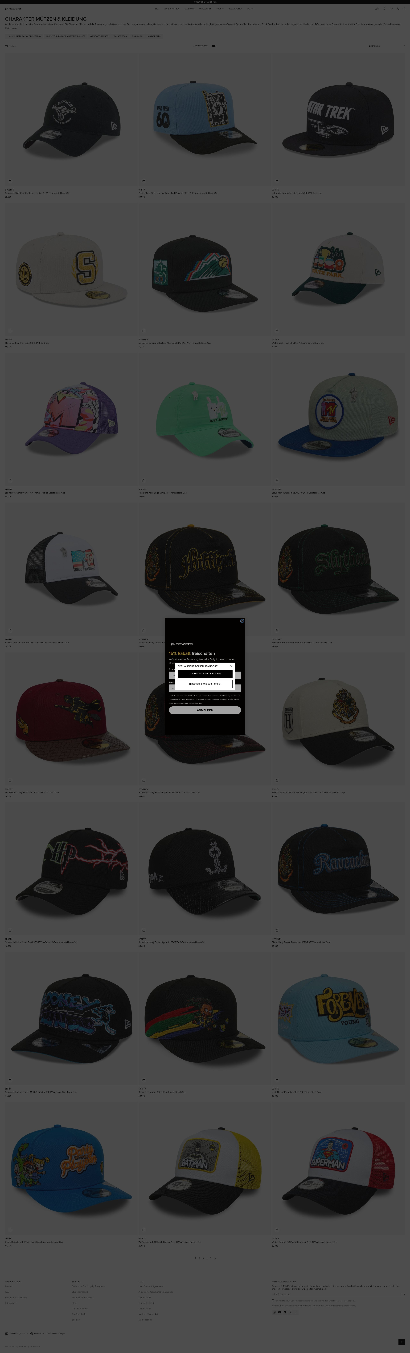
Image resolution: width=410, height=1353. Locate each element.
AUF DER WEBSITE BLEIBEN (205, 673)
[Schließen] (231, 666)
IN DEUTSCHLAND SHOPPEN (205, 683)
